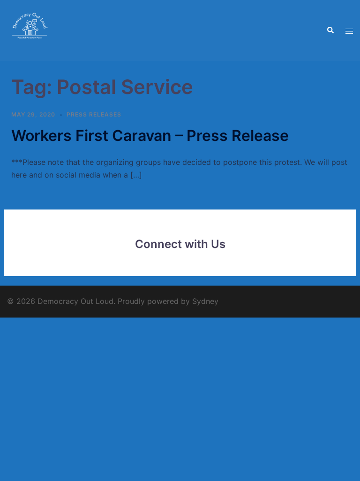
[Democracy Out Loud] (30, 29)
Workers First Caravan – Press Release (150, 135)
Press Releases (94, 114)
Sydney (205, 301)
